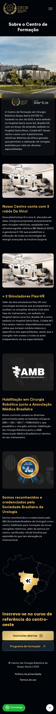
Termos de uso (28, 680)
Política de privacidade (28, 674)
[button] (50, 8)
